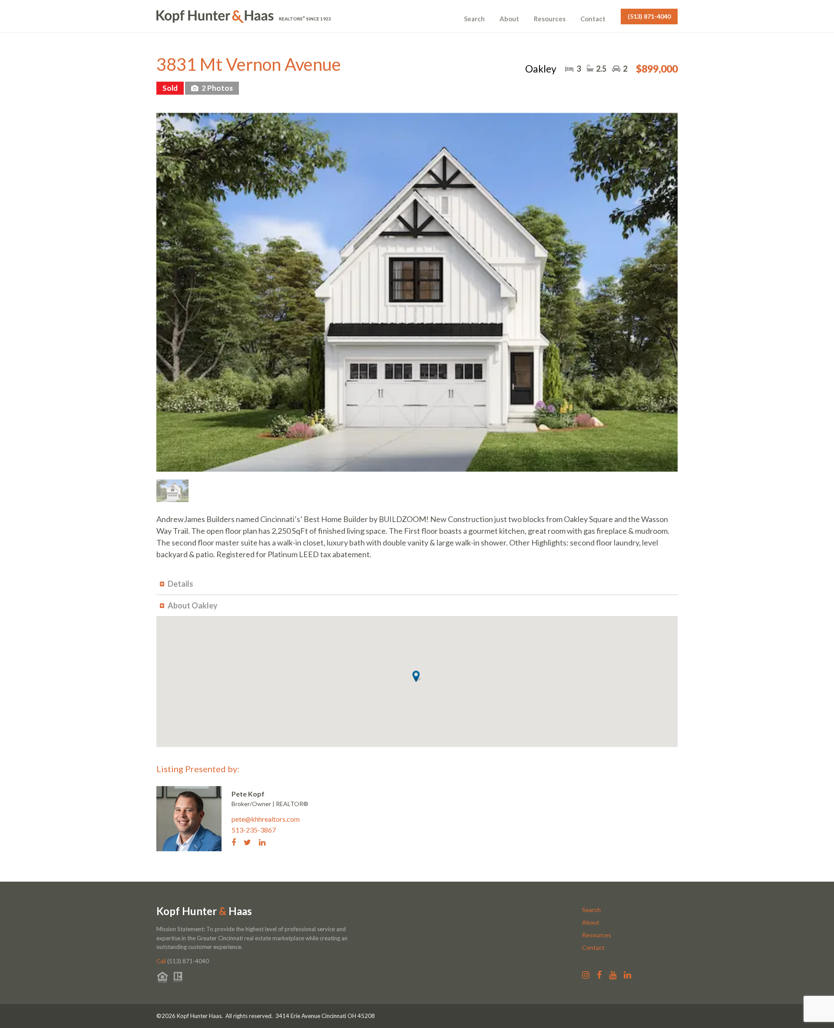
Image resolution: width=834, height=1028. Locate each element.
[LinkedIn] (265, 841)
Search (474, 19)
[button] (416, 676)
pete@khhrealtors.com (266, 819)
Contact (593, 19)
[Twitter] (251, 841)
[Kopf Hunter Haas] (215, 16)
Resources (550, 19)
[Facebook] (237, 841)
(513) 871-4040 (649, 16)
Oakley (540, 69)
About (509, 19)
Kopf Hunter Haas (204, 911)
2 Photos (216, 88)
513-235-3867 (254, 830)
